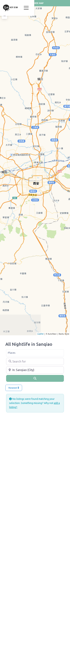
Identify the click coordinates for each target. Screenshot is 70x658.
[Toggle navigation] (26, 8)
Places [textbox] (11, 352)
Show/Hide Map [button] (35, 3)
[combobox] (35, 353)
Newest (13, 387)
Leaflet (40, 333)
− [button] (4, 16)
